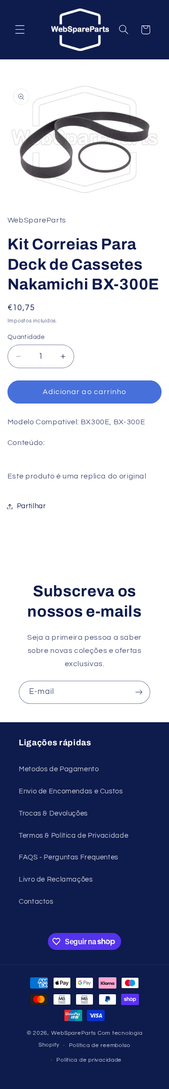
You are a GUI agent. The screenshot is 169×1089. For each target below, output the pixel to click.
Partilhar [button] (31, 506)
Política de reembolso (100, 1045)
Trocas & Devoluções (53, 813)
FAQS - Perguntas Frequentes (68, 857)
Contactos (36, 901)
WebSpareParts (74, 1033)
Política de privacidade (89, 1060)
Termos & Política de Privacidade (73, 835)
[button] (20, 30)
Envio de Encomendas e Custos (71, 791)
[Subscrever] (139, 692)
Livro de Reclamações (56, 879)
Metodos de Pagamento (59, 769)
